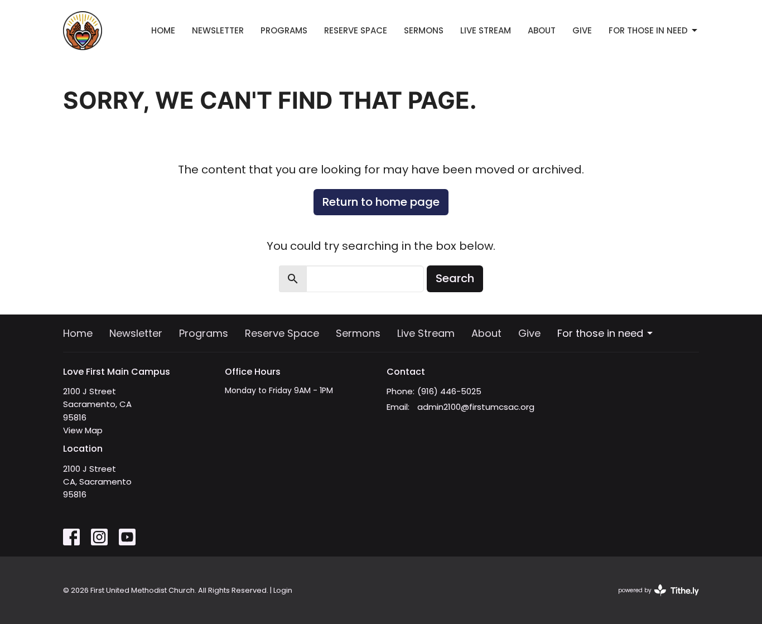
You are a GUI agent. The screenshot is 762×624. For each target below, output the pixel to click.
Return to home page (381, 202)
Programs (284, 30)
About (542, 30)
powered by (653, 599)
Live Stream (485, 30)
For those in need (648, 30)
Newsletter (218, 30)
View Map (83, 430)
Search (455, 278)
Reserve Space (355, 30)
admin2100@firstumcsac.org (475, 407)
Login (282, 590)
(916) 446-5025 (449, 391)
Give (582, 30)
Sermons (423, 30)
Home (163, 30)
